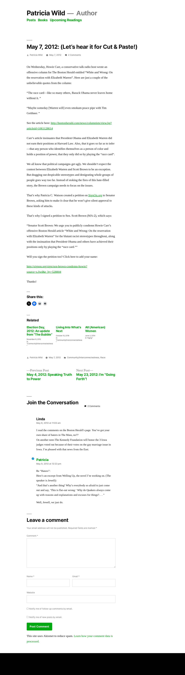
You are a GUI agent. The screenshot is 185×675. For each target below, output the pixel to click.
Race (102, 357)
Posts (31, 20)
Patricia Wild (46, 13)
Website (31, 592)
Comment (32, 535)
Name (30, 576)
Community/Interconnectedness (83, 357)
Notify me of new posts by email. (45, 617)
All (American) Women (95, 329)
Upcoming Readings (66, 20)
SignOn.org (95, 195)
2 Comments (74, 55)
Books (43, 20)
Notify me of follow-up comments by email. (50, 608)
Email (75, 576)
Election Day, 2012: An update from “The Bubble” (39, 330)
